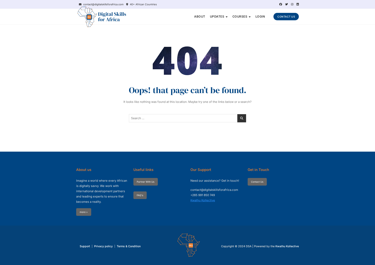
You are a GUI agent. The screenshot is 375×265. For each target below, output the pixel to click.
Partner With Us (145, 181)
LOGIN (260, 16)
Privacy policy (103, 246)
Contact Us (257, 181)
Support (85, 246)
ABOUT (199, 16)
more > (84, 212)
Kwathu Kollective (202, 200)
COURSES (239, 16)
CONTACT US (286, 16)
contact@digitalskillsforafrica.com (102, 4)
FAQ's (140, 195)
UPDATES (217, 16)
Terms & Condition (129, 246)
